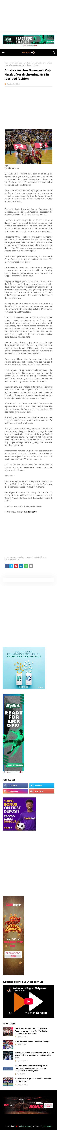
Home (7, 63)
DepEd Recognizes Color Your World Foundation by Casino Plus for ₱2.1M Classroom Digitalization (31, 1031)
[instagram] (15, 791)
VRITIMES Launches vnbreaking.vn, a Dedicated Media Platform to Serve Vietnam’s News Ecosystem (31, 1068)
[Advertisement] (28, 107)
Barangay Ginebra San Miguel (21, 557)
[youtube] (41, 791)
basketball (38, 557)
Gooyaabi (47, 1126)
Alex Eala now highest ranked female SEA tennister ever (33, 1080)
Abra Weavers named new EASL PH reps (32, 1041)
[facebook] (15, 785)
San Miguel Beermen (18, 63)
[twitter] (41, 785)
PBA (44, 557)
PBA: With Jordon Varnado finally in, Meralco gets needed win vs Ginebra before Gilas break (34, 1055)
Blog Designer (25, 1126)
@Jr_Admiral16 (30, 512)
